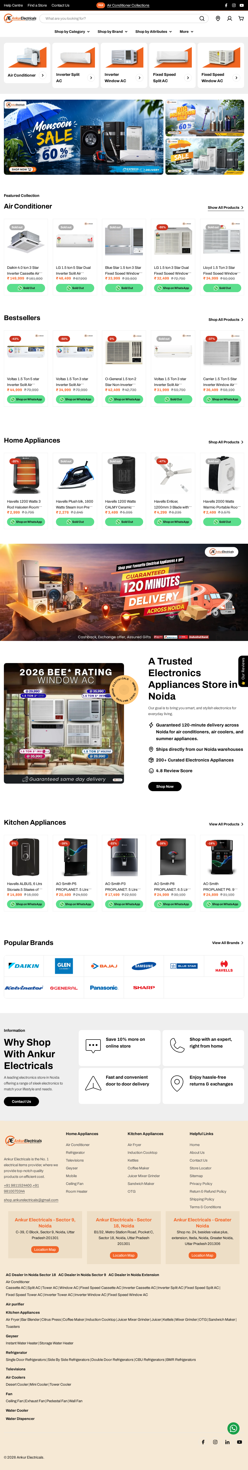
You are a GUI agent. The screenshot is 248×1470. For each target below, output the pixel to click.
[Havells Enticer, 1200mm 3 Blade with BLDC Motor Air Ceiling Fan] (173, 475)
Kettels (168, 1319)
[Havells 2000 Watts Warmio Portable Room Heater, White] (222, 475)
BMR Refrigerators (181, 1360)
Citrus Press (51, 1319)
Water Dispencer (20, 1419)
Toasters (13, 1327)
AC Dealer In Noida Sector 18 (31, 1275)
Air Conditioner (18, 1282)
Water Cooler (17, 1410)
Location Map (45, 1249)
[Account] (229, 18)
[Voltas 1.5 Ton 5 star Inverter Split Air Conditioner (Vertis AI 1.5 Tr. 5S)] (26, 352)
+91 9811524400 (18, 1185)
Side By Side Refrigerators (69, 1360)
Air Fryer (12, 1319)
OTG (203, 1319)
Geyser (12, 1336)
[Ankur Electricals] (83, 137)
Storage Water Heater (56, 1343)
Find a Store (37, 5)
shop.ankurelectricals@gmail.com (31, 1200)
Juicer (156, 1319)
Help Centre (13, 5)
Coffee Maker (73, 1319)
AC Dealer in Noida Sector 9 (82, 1275)
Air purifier (15, 1304)
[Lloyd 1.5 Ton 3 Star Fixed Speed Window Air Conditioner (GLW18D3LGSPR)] (222, 241)
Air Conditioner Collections (128, 5)
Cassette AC (16, 1288)
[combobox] (124, 18)
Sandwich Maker (222, 1319)
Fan (9, 1394)
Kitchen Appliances (23, 1312)
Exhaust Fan (35, 1401)
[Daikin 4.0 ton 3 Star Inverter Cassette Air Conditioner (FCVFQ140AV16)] (26, 241)
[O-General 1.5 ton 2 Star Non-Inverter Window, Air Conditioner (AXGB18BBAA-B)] (124, 352)
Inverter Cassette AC (139, 1288)
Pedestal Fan (56, 1401)
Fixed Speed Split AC (202, 1288)
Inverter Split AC (170, 1288)
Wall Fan (75, 1401)
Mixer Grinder (186, 1319)
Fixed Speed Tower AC (24, 1295)
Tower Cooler (60, 1384)
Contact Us (61, 5)
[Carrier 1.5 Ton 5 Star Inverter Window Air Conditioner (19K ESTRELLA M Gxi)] (222, 352)
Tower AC (50, 1288)
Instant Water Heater (22, 1343)
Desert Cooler (17, 1384)
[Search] (202, 18)
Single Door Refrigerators (26, 1360)
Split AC (34, 1288)
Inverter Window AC (90, 1295)
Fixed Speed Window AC (128, 1295)
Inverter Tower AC (58, 1295)
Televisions (15, 1369)
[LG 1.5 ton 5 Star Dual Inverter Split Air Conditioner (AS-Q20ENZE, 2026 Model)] (75, 241)
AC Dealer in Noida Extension (133, 1275)
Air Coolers (15, 1377)
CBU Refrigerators (149, 1360)
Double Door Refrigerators (112, 1360)
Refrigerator (16, 1353)
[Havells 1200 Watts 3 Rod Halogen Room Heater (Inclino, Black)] (26, 475)
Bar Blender (30, 1319)
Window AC (69, 1288)
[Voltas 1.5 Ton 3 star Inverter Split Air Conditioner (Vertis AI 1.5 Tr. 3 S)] (75, 352)
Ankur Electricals (30, 1457)
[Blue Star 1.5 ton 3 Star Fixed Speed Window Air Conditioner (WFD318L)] (124, 241)
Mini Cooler (39, 1384)
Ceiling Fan (14, 1401)
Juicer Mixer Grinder (133, 1319)
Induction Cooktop (101, 1319)
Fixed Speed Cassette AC (100, 1288)
